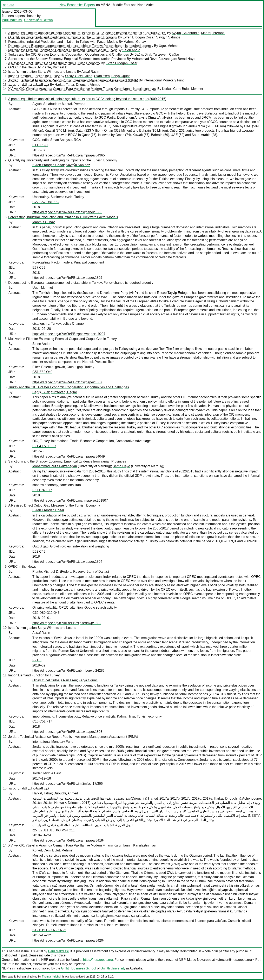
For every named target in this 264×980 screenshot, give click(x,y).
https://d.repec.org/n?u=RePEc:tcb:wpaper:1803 (67, 731)
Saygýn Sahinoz (168, 37)
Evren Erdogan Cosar (138, 37)
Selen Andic (131, 50)
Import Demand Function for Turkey (34, 76)
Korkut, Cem (171, 89)
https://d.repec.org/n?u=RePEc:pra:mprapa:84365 (68, 155)
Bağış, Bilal (142, 54)
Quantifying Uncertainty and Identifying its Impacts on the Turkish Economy (62, 37)
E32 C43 (38, 551)
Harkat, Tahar (64, 84)
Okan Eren (102, 76)
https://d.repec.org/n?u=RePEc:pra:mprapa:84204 (68, 940)
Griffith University (112, 968)
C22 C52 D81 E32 (45, 202)
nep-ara (8, 5)
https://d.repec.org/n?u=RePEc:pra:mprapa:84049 (68, 456)
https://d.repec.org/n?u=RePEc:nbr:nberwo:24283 (68, 670)
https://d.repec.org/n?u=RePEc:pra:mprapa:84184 (68, 840)
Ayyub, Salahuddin (185, 33)
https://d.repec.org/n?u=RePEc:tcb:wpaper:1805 (67, 277)
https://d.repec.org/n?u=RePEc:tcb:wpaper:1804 (67, 561)
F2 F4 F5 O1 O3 (44, 446)
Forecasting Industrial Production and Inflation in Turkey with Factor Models (63, 41)
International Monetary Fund (164, 80)
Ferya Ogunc (120, 76)
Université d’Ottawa (38, 20)
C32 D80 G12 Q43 (46, 612)
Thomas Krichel (51, 976)
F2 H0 (36, 660)
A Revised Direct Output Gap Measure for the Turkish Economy (54, 63)
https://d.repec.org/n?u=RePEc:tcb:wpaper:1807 (67, 382)
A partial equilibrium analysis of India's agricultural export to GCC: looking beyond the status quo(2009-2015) (87, 33)
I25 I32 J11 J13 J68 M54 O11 (53, 830)
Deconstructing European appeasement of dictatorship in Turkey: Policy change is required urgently (80, 46)
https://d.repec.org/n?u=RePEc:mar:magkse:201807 (70, 500)
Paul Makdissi (12, 20)
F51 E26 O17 (42, 490)
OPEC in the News (22, 67)
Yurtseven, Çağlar (166, 54)
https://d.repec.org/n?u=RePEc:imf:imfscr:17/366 (67, 783)
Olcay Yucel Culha (78, 76)
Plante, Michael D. (54, 67)
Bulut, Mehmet (192, 89)
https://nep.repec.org (98, 959)
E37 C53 (38, 267)
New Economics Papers (77, 5)
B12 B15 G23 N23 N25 (49, 930)
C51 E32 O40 (42, 372)
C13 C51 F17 (42, 721)
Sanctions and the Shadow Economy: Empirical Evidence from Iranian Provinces (67, 59)
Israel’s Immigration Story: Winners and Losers (42, 71)
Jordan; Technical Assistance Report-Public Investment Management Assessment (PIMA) (73, 80)
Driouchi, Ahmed (88, 84)
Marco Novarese (199, 959)
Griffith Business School (78, 968)
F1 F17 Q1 (40, 145)
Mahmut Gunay (135, 41)
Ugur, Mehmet (169, 46)
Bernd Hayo (186, 59)
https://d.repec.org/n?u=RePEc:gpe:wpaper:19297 (68, 334)
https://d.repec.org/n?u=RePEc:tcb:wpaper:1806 (67, 212)
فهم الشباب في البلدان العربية (28, 84)
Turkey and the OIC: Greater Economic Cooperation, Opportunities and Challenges (68, 54)
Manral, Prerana (213, 33)
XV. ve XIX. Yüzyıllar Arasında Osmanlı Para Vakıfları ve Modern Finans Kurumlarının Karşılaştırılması (82, 89)
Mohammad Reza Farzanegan (154, 59)
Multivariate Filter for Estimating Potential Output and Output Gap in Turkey (62, 50)
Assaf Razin (90, 71)
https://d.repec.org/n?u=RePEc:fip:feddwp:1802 (66, 623)
